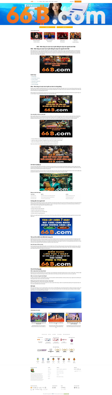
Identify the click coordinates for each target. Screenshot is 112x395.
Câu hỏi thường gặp (35, 84)
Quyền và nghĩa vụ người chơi (61, 369)
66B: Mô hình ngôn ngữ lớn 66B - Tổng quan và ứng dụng (74, 323)
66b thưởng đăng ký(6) (66, 334)
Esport (49, 374)
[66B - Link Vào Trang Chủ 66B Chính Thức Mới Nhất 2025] (33, 1)
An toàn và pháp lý (35, 79)
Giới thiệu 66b (34, 76)
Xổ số (50, 1)
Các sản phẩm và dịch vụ (36, 78)
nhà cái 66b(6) (59, 334)
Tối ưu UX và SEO (34, 82)
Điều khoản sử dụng (60, 376)
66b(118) (49, 334)
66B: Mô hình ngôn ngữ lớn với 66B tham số (56, 323)
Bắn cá (44, 1)
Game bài (47, 1)
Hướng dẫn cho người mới (36, 81)
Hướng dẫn (55, 1)
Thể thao (40, 1)
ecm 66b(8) (54, 334)
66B (37, 1)
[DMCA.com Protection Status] (66, 393)
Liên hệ (58, 374)
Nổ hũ (52, 1)
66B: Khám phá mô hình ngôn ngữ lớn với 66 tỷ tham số (38, 323)
